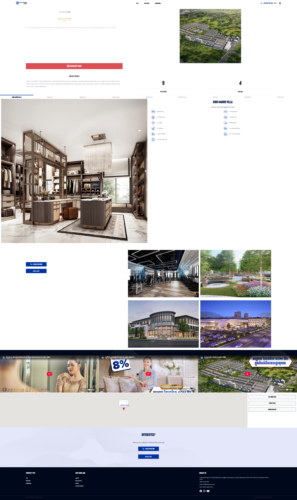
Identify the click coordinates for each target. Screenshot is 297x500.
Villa (137, 3)
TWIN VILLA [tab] (215, 97)
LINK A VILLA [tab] (280, 97)
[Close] (127, 402)
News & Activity (78, 480)
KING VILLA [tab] (50, 97)
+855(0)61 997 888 (268, 3)
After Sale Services (79, 486)
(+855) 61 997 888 (37, 264)
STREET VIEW (272, 403)
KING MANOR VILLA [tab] (17, 97)
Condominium (158, 3)
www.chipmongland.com (206, 487)
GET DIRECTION (272, 397)
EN (275, 3)
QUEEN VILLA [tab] (83, 97)
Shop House (146, 3)
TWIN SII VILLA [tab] (247, 97)
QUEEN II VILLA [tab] (149, 97)
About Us (77, 478)
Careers (77, 483)
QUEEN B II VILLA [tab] (182, 97)
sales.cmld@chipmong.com (207, 484)
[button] (124, 408)
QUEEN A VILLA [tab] (116, 97)
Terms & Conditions (30, 497)
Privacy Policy (38, 497)
